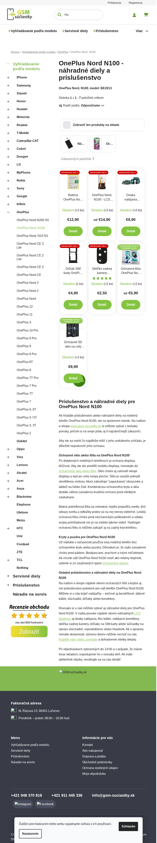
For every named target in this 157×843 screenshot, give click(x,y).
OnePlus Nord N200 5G (31, 220)
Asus (19, 488)
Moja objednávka (92, 773)
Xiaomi (20, 93)
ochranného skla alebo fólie (76, 471)
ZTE (18, 552)
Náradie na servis (28, 594)
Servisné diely (25, 576)
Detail (72, 231)
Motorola (21, 117)
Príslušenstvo (24, 585)
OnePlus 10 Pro (26, 330)
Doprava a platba (92, 756)
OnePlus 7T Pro (26, 377)
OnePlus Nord (24, 298)
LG (17, 164)
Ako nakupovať (91, 750)
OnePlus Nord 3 (26, 282)
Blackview (22, 496)
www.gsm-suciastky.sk (84, 426)
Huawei (20, 109)
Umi (18, 536)
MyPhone (22, 172)
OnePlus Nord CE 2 (28, 267)
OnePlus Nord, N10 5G (31, 235)
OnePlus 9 (22, 346)
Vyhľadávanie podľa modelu (24, 66)
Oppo (19, 449)
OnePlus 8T (23, 362)
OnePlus (21, 212)
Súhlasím (127, 826)
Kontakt (86, 744)
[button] (101, 125)
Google (20, 196)
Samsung (22, 85)
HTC (18, 528)
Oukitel (20, 441)
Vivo (18, 457)
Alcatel (20, 472)
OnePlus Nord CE (27, 274)
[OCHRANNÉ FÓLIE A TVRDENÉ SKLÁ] (129, 254)
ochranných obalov (114, 563)
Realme (20, 125)
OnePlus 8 (22, 370)
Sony (19, 188)
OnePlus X (22, 322)
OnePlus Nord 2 (26, 290)
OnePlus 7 (22, 401)
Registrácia (134, 2)
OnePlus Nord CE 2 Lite (28, 257)
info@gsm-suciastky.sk (111, 795)
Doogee (21, 156)
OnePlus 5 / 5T (25, 417)
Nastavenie (29, 833)
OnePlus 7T (23, 393)
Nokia (19, 180)
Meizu (19, 520)
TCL (18, 560)
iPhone (20, 77)
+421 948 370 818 (24, 795)
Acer (18, 480)
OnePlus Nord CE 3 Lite (28, 245)
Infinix (19, 204)
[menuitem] (32, 30)
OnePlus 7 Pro (25, 385)
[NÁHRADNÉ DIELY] (71, 180)
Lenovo (20, 465)
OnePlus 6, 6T (25, 409)
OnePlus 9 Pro (25, 338)
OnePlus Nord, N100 (29, 228)
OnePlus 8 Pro (25, 354)
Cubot (19, 148)
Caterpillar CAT (26, 140)
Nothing (21, 567)
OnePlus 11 (23, 314)
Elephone (22, 504)
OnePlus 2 (22, 433)
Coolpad (21, 544)
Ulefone (20, 512)
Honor (19, 101)
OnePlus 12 (23, 306)
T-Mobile (21, 133)
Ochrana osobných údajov (99, 768)
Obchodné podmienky (96, 762)
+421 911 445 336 (65, 795)
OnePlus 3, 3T (25, 425)
